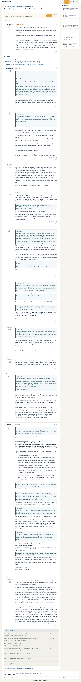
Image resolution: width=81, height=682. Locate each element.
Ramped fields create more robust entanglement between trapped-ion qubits (23, 61)
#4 (56, 164)
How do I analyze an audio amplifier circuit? (14, 643)
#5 (56, 192)
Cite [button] (55, 51)
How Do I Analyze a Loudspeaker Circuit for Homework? (18, 658)
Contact (60, 677)
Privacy (71, 677)
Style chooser (7, 677)
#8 (56, 325)
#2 (56, 68)
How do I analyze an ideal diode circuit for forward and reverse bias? (21, 638)
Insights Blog (24, 1)
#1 (56, 24)
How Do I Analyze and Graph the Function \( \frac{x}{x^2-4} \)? (19, 663)
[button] (28, 2)
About (64, 677)
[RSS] (77, 677)
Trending (39, 1)
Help (74, 677)
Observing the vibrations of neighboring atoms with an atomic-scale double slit (24, 62)
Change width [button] (15, 677)
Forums (32, 1)
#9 (56, 357)
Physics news (7, 59)
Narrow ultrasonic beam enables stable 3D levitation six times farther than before (24, 64)
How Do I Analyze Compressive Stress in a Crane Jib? (17, 653)
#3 (56, 111)
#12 (56, 577)
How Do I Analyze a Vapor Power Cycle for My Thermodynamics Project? (22, 648)
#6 (56, 228)
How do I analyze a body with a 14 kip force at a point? (17, 633)
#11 (56, 424)
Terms (68, 677)
